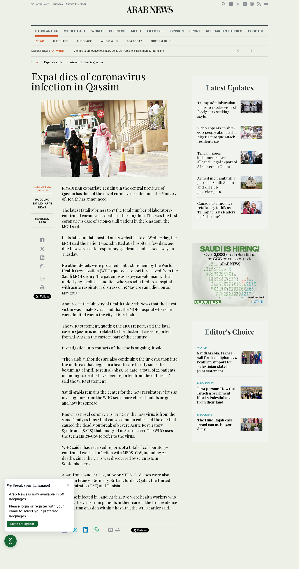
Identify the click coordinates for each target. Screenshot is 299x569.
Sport (194, 31)
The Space (84, 41)
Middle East (74, 31)
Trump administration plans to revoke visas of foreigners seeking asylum (216, 109)
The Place (60, 41)
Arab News (42, 3)
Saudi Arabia (46, 31)
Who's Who (109, 41)
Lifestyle (156, 31)
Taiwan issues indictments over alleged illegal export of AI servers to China (217, 160)
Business (117, 31)
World (97, 31)
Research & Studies (224, 31)
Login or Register (22, 523)
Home (35, 62)
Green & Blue (161, 41)
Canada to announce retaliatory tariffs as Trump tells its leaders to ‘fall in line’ (121, 50)
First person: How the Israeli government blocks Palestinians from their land (216, 395)
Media (136, 31)
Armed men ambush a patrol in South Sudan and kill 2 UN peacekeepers (216, 185)
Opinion (177, 31)
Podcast (256, 31)
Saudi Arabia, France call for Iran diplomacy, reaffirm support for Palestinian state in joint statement (217, 362)
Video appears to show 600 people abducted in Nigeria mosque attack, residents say (217, 134)
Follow (44, 296)
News (40, 41)
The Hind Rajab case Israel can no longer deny (215, 424)
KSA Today (134, 41)
